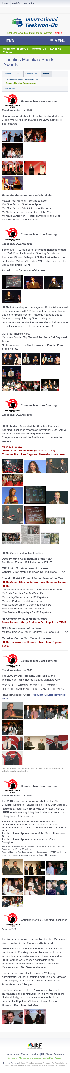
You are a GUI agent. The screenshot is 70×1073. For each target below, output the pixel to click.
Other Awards (46, 74)
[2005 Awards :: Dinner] (12, 733)
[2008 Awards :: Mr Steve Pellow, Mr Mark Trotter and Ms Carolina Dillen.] (12, 150)
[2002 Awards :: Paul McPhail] (12, 1023)
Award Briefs (9, 88)
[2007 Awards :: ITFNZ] (33, 282)
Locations (35, 1054)
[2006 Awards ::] (12, 472)
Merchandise (36, 33)
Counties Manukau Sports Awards (21, 83)
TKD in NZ (54, 48)
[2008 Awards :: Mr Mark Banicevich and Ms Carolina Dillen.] (35, 135)
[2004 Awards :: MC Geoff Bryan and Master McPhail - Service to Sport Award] (12, 874)
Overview (9, 48)
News (49, 1054)
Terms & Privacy (10, 1063)
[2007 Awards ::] (11, 390)
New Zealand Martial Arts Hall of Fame (22, 80)
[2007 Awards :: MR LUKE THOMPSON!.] (12, 282)
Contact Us (47, 1058)
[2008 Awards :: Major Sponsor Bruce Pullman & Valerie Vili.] (12, 183)
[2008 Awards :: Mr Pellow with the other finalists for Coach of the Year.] (12, 168)
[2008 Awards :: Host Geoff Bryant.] (35, 168)
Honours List (31, 74)
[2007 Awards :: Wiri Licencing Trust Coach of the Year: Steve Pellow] (31, 364)
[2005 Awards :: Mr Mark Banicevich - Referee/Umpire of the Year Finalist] (35, 748)
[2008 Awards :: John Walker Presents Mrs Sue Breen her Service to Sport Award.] (12, 136)
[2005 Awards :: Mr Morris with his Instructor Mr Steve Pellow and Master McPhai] (35, 718)
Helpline (57, 33)
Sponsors (12, 33)
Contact (48, 33)
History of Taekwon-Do (31, 48)
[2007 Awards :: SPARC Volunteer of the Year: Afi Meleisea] (11, 377)
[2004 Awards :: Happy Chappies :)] (56, 874)
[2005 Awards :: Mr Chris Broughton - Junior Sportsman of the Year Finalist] (57, 748)
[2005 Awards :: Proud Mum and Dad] (57, 718)
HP (42, 1054)
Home (9, 1054)
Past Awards (18, 74)
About (16, 1054)
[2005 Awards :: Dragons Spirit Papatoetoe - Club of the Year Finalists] (12, 764)
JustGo (58, 1058)
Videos (7, 51)
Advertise (23, 33)
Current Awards (8, 74)
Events (24, 1054)
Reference (59, 1054)
